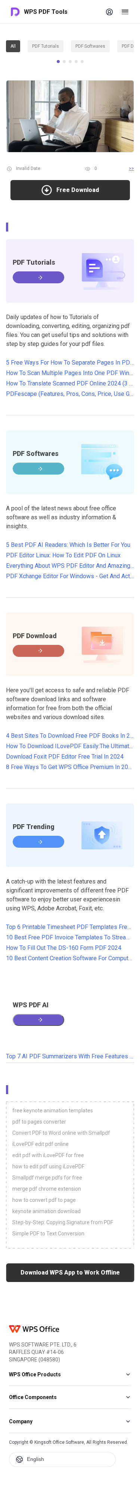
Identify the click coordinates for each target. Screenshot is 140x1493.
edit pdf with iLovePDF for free (48, 1155)
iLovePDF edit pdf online (40, 1144)
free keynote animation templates (52, 1110)
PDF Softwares (90, 46)
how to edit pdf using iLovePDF (48, 1166)
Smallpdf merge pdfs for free (47, 1177)
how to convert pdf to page (44, 1200)
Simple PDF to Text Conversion (48, 1233)
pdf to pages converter (39, 1121)
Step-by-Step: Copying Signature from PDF (62, 1222)
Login (109, 12)
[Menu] (125, 12)
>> (131, 168)
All (13, 46)
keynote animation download (46, 1211)
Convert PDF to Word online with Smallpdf (61, 1133)
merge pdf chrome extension (46, 1188)
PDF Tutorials (45, 46)
